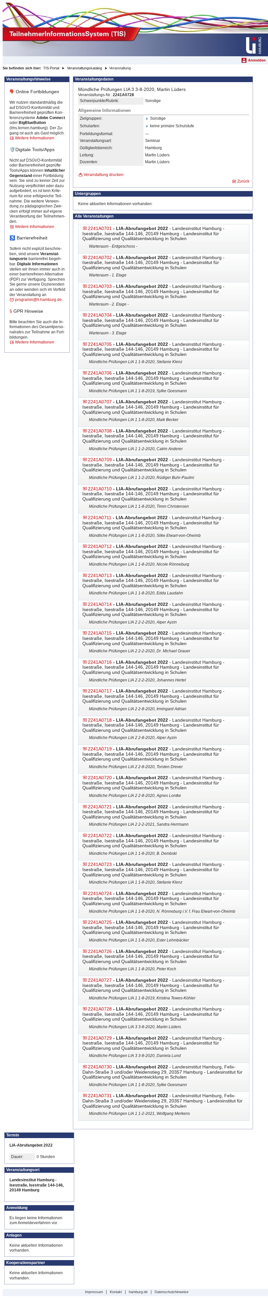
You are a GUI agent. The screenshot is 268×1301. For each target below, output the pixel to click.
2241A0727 (100, 980)
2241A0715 (100, 633)
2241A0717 (100, 691)
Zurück (243, 181)
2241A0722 (100, 835)
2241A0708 (100, 430)
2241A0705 (100, 344)
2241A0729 (100, 1038)
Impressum (94, 1292)
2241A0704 (100, 315)
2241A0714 (100, 604)
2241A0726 (100, 951)
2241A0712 (100, 546)
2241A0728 (100, 1008)
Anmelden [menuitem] (257, 60)
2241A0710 (100, 488)
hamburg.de (138, 1292)
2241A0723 (100, 864)
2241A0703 (100, 286)
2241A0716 (100, 662)
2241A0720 (100, 777)
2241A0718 (100, 720)
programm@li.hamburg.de (38, 299)
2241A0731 (100, 1095)
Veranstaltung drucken (104, 174)
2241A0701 (100, 228)
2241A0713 (100, 575)
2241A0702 (100, 257)
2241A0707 (100, 401)
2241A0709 (100, 459)
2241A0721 (100, 806)
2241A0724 (100, 893)
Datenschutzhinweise (172, 1292)
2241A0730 (100, 1066)
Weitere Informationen (34, 138)
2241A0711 (99, 517)
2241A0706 (100, 373)
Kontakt (116, 1292)
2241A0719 (100, 748)
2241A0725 (100, 922)
